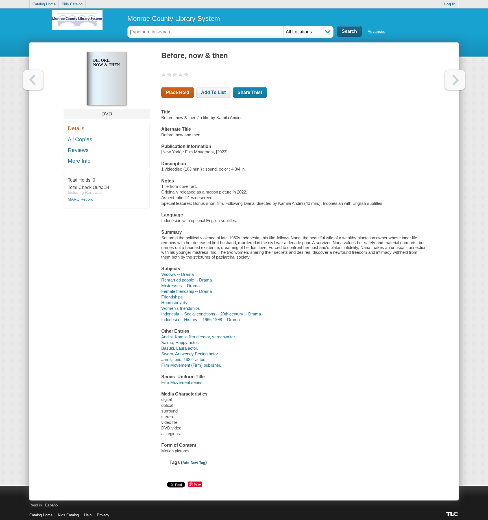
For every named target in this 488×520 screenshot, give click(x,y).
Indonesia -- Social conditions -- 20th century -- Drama (211, 313)
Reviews (78, 150)
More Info (79, 161)
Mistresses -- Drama (180, 285)
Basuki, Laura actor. (179, 348)
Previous (33, 80)
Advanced (376, 31)
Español (51, 505)
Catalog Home (44, 4)
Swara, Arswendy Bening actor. (190, 353)
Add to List (213, 92)
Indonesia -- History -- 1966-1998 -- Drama (200, 319)
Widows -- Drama (177, 274)
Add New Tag (193, 463)
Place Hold (177, 92)
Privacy (103, 515)
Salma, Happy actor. (180, 342)
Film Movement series (181, 382)
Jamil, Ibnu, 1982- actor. (183, 359)
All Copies (80, 139)
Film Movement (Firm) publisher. (191, 365)
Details (76, 128)
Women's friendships (180, 308)
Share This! (250, 92)
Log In (450, 4)
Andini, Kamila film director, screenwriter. (198, 336)
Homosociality (174, 302)
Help (87, 515)
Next (455, 80)
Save (197, 484)
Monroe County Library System (173, 18)
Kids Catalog (72, 4)
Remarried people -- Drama (186, 280)
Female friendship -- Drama (186, 291)
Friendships (172, 297)
